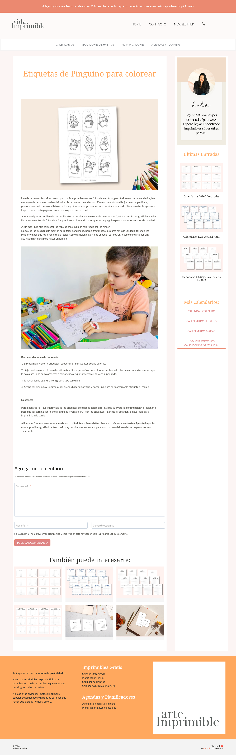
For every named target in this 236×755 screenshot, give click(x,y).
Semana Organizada (93, 673)
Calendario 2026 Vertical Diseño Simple (201, 278)
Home (136, 24)
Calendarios (65, 44)
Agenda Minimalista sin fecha (99, 703)
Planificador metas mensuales (99, 707)
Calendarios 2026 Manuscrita (201, 196)
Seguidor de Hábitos (93, 681)
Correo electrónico (104, 525)
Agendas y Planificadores (108, 697)
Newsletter (184, 24)
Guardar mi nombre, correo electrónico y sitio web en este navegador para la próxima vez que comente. (73, 533)
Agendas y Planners (165, 44)
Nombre (21, 525)
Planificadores (132, 44)
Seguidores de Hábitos (97, 44)
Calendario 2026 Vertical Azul (201, 236)
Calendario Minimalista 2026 (99, 685)
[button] (203, 24)
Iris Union (207, 748)
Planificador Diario (92, 677)
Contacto (157, 24)
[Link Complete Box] (38, 584)
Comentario (23, 486)
